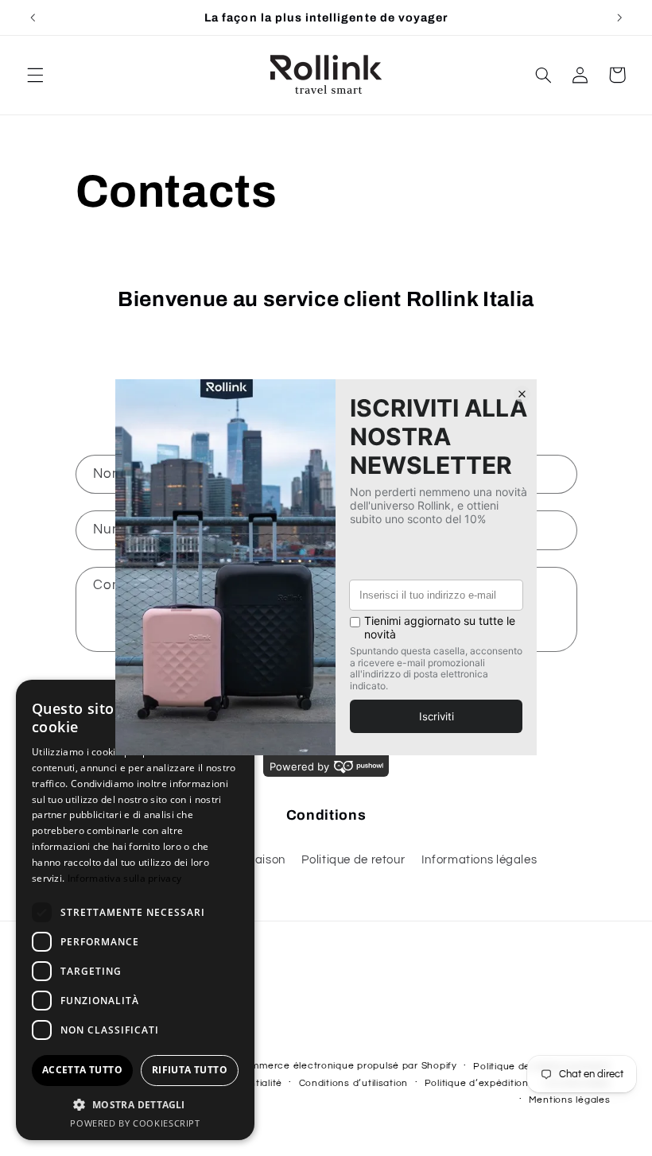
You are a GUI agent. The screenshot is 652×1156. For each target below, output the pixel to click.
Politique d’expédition (477, 1083)
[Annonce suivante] (619, 17)
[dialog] (135, 910)
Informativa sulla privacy (125, 878)
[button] (35, 74)
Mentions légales (570, 1100)
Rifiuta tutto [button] (189, 1069)
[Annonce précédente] (32, 17)
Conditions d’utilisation (354, 1083)
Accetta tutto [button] (82, 1069)
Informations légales (479, 860)
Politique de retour (353, 860)
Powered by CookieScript (135, 1123)
